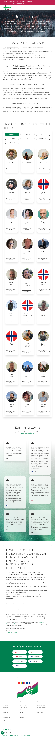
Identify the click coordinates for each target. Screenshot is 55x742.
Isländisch (5, 712)
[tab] (12, 134)
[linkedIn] (3, 729)
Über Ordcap (23, 705)
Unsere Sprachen (41, 705)
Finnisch (5, 715)
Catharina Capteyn (11, 632)
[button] (51, 7)
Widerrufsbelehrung (26, 735)
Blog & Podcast (40, 712)
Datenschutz (13, 735)
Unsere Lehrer (23, 707)
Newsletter (39, 715)
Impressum (5, 735)
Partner (22, 717)
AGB (18, 735)
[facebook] (6, 729)
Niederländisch (6, 717)
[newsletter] (2, 733)
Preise (21, 712)
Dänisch (5, 710)
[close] (51, 2)
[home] (7, 7)
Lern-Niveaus (40, 710)
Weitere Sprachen (41, 707)
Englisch (5, 720)
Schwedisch (5, 707)
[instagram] (8, 729)
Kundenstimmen (24, 715)
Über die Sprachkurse (25, 710)
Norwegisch (5, 705)
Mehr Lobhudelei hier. (27, 433)
